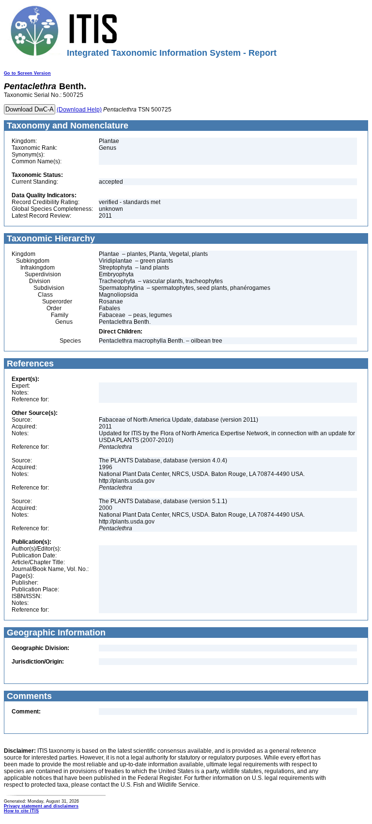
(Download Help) (79, 109)
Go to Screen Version (27, 73)
